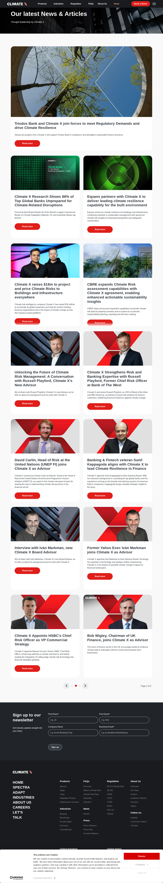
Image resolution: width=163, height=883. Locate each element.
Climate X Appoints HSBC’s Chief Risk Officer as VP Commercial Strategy (43, 640)
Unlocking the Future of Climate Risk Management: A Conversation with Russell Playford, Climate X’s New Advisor (44, 378)
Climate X (87, 802)
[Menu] (154, 4)
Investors (134, 802)
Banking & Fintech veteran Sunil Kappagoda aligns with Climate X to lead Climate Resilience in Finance (117, 464)
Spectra (21, 787)
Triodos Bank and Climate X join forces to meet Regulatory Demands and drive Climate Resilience (77, 126)
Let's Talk (18, 814)
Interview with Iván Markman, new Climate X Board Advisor (44, 550)
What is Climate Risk (92, 790)
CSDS (109, 798)
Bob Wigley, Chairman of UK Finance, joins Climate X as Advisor (117, 638)
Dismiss (141, 856)
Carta (62, 794)
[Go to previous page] (66, 686)
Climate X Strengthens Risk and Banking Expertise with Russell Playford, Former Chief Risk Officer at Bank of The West (117, 378)
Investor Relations (90, 833)
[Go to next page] (85, 686)
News (116, 4)
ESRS (109, 806)
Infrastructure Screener (69, 802)
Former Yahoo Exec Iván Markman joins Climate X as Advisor (116, 550)
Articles (86, 814)
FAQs (91, 4)
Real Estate (65, 818)
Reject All (142, 873)
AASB (109, 794)
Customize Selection (42, 878)
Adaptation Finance (68, 798)
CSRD (109, 802)
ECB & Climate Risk (115, 786)
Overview (87, 786)
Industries (58, 4)
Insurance (64, 825)
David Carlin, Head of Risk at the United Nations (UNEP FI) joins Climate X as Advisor (42, 464)
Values (133, 806)
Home (18, 782)
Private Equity (65, 822)
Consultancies (66, 829)
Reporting (87, 798)
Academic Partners (139, 798)
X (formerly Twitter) (138, 822)
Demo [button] (140, 4)
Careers (21, 807)
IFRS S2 (110, 810)
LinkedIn (134, 818)
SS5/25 (110, 814)
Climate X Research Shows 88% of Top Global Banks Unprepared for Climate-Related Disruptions (44, 201)
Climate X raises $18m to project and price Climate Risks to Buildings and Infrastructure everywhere (42, 290)
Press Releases (90, 825)
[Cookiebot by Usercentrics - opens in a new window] (16, 878)
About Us (102, 4)
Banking (63, 814)
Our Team (135, 790)
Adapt (19, 792)
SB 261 (110, 790)
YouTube (134, 825)
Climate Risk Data (91, 794)
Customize (140, 864)
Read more (27, 143)
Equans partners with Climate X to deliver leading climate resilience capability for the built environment (117, 201)
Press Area (88, 829)
